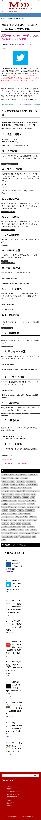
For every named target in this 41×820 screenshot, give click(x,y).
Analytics (20, 481)
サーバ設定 (17, 491)
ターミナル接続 (21, 504)
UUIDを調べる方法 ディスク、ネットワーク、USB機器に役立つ (14, 708)
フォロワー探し (15, 463)
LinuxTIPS (9, 786)
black (5, 475)
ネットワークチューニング (9, 513)
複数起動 (5, 510)
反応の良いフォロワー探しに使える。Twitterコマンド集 (20, 37)
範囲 (15, 500)
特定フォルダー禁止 (8, 478)
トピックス (22, 44)
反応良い (25, 463)
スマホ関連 (9, 803)
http (18, 523)
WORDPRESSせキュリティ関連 (13, 794)
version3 (33, 517)
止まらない (17, 497)
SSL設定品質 (13, 475)
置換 (21, 533)
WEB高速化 (31, 504)
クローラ (15, 533)
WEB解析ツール (31, 481)
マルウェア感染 (7, 497)
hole (18, 487)
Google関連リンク (10, 805)
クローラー (31, 526)
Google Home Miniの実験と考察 (13, 796)
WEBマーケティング (8, 494)
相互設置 (33, 530)
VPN (21, 513)
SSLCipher (23, 475)
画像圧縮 (30, 507)
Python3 (5, 487)
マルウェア (22, 520)
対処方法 (27, 513)
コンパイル (13, 507)
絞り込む (21, 500)
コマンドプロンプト (8, 517)
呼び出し (25, 517)
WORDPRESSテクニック (12, 793)
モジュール (35, 491)
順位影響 (13, 484)
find (37, 507)
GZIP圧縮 (5, 507)
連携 (12, 487)
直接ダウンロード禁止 (8, 481)
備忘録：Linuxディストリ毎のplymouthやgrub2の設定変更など (14, 688)
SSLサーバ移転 (31, 500)
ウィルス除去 (25, 494)
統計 (17, 494)
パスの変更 (25, 497)
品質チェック (26, 491)
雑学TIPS (9, 785)
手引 (12, 523)
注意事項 (5, 504)
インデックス (6, 533)
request (5, 523)
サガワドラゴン (32, 520)
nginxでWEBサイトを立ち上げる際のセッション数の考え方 (14, 728)
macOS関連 (9, 800)
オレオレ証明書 (7, 491)
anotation (12, 530)
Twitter (7, 463)
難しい (33, 494)
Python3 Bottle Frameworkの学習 (13, 791)
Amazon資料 (9, 788)
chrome (5, 484)
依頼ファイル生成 (25, 536)
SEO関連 (8, 789)
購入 (34, 536)
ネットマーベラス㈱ (9, 19)
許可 (33, 497)
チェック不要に (7, 520)
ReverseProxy (32, 484)
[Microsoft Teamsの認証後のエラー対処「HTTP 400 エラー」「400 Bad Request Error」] (8, 603)
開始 (24, 526)
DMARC (20, 510)
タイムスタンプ (7, 500)
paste (36, 533)
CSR (16, 536)
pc (27, 530)
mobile (21, 530)
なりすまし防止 (30, 510)
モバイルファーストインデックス (11, 526)
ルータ (12, 504)
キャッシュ (22, 507)
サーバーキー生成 (7, 536)
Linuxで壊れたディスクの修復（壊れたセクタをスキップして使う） (14, 667)
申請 (4, 539)
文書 (17, 478)
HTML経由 (24, 478)
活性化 (4, 530)
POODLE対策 (33, 475)
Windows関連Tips (10, 798)
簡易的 (18, 517)
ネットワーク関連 (10, 802)
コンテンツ (29, 533)
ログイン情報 (26, 523)
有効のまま (21, 484)
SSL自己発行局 (27, 487)
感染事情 (12, 510)
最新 (15, 520)
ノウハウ (30, 44)
